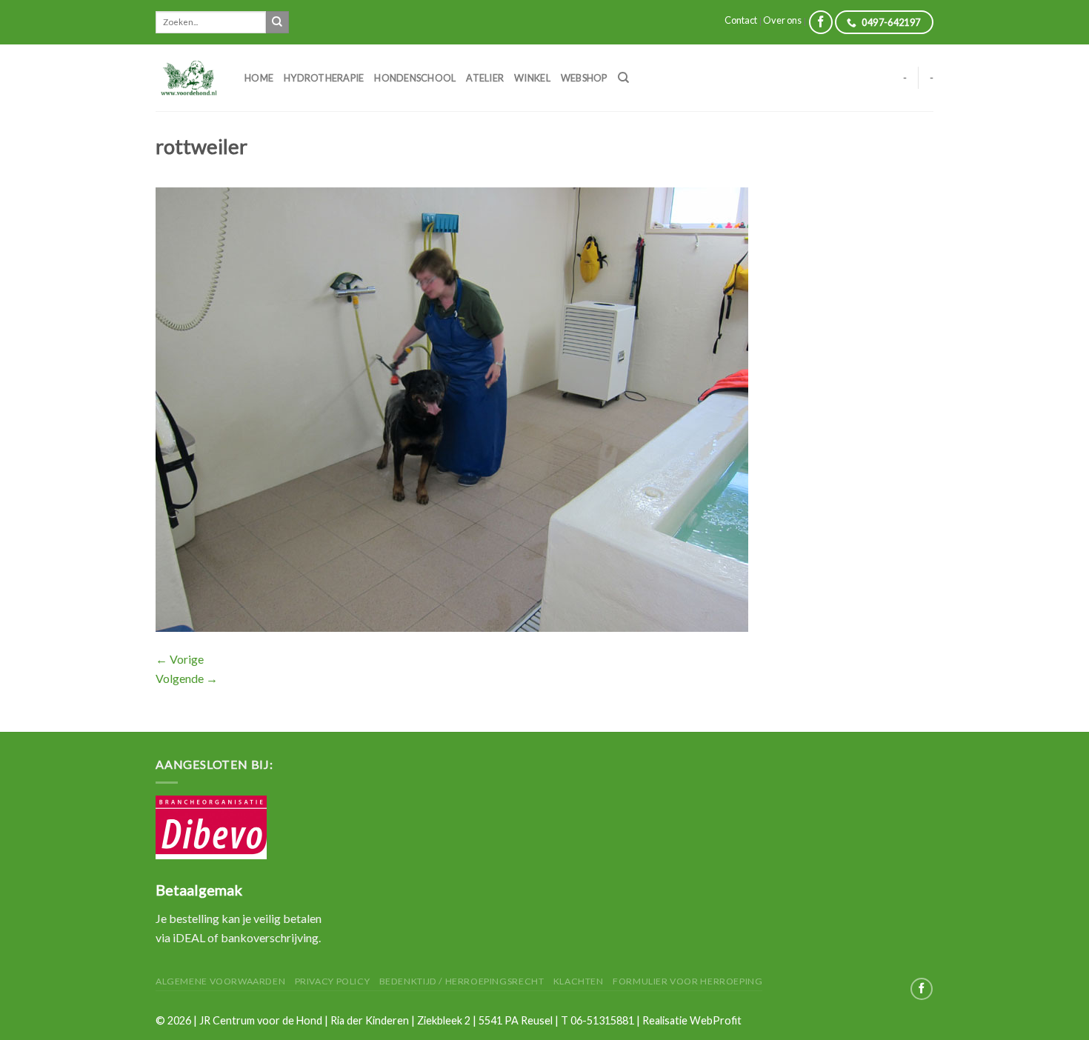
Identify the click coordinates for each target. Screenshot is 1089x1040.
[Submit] (277, 22)
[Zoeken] (623, 78)
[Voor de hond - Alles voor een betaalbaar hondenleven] (189, 77)
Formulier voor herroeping (687, 981)
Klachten (578, 981)
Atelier (485, 78)
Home (258, 78)
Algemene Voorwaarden (220, 981)
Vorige (180, 659)
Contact (741, 20)
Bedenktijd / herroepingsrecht (461, 981)
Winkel (532, 78)
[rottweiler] (452, 408)
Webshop (584, 78)
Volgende (187, 678)
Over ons (782, 20)
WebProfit (716, 1020)
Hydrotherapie (324, 78)
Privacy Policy (332, 981)
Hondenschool (415, 78)
